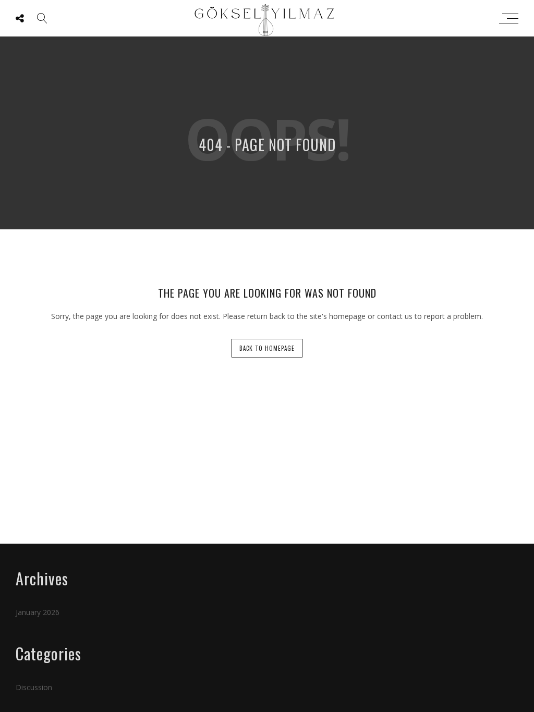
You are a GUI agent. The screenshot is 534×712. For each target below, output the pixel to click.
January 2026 (37, 612)
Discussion (34, 687)
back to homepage (267, 348)
